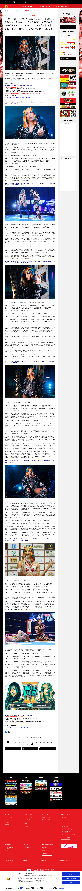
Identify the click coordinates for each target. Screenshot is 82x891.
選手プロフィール (50, 6)
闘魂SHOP (64, 817)
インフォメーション (10, 817)
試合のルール (27, 848)
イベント (8, 822)
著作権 (25, 860)
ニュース (24, 6)
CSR (76, 2)
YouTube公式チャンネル (66, 826)
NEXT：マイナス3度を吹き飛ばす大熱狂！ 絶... (30, 737)
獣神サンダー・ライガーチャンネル (68, 829)
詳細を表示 (61, 888)
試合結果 (42, 6)
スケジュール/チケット (33, 6)
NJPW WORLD (65, 825)
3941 (32, 742)
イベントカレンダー (65, 58)
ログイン (8, 850)
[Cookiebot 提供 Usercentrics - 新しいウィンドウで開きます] (8, 888)
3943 (40, 742)
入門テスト (45, 851)
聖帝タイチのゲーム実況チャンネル (68, 834)
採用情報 (45, 853)
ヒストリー (45, 848)
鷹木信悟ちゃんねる (66, 835)
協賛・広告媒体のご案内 (48, 854)
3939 (24, 742)
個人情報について (9, 860)
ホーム (7, 10)
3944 (44, 742)
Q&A (7, 851)
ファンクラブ (52, 2)
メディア (7, 820)
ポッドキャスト (64, 2)
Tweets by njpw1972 (65, 123)
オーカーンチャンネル (66, 838)
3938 (20, 742)
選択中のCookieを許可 (71, 878)
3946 (52, 742)
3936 (12, 742)
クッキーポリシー (9, 862)
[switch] (32, 888)
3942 (36, 742)
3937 (16, 742)
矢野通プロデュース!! (66, 831)
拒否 (71, 882)
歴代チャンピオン (46, 819)
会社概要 (45, 847)
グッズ (7, 823)
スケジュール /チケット (29, 817)
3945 (48, 742)
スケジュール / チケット (66, 27)
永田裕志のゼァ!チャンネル (67, 837)
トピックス (8, 819)
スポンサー (46, 2)
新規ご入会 (8, 848)
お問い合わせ (44, 860)
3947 (28, 744)
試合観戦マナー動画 (28, 847)
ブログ (58, 2)
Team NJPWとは (9, 847)
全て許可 (71, 874)
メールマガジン (71, 2)
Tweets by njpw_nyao (65, 158)
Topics (16, 10)
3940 (28, 742)
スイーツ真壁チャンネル (66, 832)
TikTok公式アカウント (66, 828)
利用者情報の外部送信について (66, 860)
